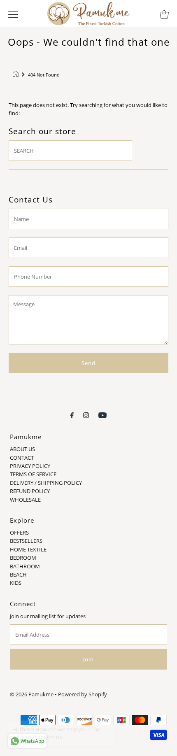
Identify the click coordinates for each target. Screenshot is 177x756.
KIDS (15, 582)
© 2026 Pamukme (32, 694)
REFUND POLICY (30, 491)
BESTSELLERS (26, 540)
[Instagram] (86, 414)
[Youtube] (102, 414)
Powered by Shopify (82, 694)
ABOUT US (22, 449)
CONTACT (22, 457)
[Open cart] (164, 13)
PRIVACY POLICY (30, 466)
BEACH (18, 574)
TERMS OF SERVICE (33, 474)
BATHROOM (25, 566)
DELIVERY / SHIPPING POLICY (46, 482)
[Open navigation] (13, 13)
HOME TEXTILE (28, 549)
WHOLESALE (25, 499)
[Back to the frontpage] (17, 74)
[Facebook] (72, 414)
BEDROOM (23, 557)
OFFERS (19, 532)
